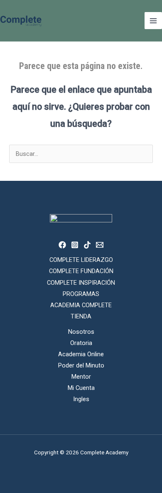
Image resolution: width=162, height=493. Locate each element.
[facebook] (62, 245)
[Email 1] (99, 245)
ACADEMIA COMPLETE (81, 305)
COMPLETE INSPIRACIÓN (81, 282)
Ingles (81, 399)
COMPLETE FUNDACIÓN (81, 271)
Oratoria (81, 343)
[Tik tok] (87, 245)
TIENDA (81, 316)
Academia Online (81, 354)
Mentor (81, 376)
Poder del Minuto (81, 365)
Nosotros (81, 331)
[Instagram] (75, 245)
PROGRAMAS (81, 294)
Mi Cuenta (81, 388)
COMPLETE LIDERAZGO (81, 260)
